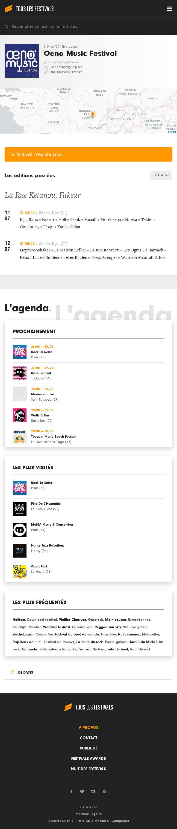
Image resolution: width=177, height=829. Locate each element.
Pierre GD (83, 821)
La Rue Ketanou (30, 196)
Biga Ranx (29, 220)
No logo (98, 649)
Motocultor (150, 634)
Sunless (53, 258)
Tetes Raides (75, 258)
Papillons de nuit (27, 642)
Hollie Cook (69, 220)
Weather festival (56, 627)
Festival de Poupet (59, 642)
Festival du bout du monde (77, 634)
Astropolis (29, 649)
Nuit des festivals (88, 769)
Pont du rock (140, 649)
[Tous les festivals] (29, 9)
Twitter (76, 72)
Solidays (20, 627)
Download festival (42, 619)
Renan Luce (31, 258)
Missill (90, 220)
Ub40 (48, 227)
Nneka (131, 220)
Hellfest (19, 619)
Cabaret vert (82, 627)
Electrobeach (23, 634)
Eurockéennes (139, 619)
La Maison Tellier (70, 250)
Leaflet (172, 132)
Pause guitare (116, 642)
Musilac (35, 627)
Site (52, 72)
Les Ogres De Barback (143, 250)
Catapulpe (120, 821)
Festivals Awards (88, 759)
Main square (115, 619)
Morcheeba (110, 220)
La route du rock (89, 642)
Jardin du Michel (143, 642)
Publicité (88, 748)
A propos (88, 728)
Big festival (81, 649)
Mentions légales (89, 814)
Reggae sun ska (108, 627)
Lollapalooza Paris (55, 649)
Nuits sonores (129, 634)
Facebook (63, 72)
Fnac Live (108, 634)
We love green (135, 627)
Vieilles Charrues (72, 619)
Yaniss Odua (68, 227)
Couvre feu (44, 634)
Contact (88, 738)
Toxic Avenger (104, 258)
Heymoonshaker (35, 250)
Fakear (70, 196)
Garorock (95, 619)
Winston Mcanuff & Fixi (143, 258)
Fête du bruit (117, 649)
